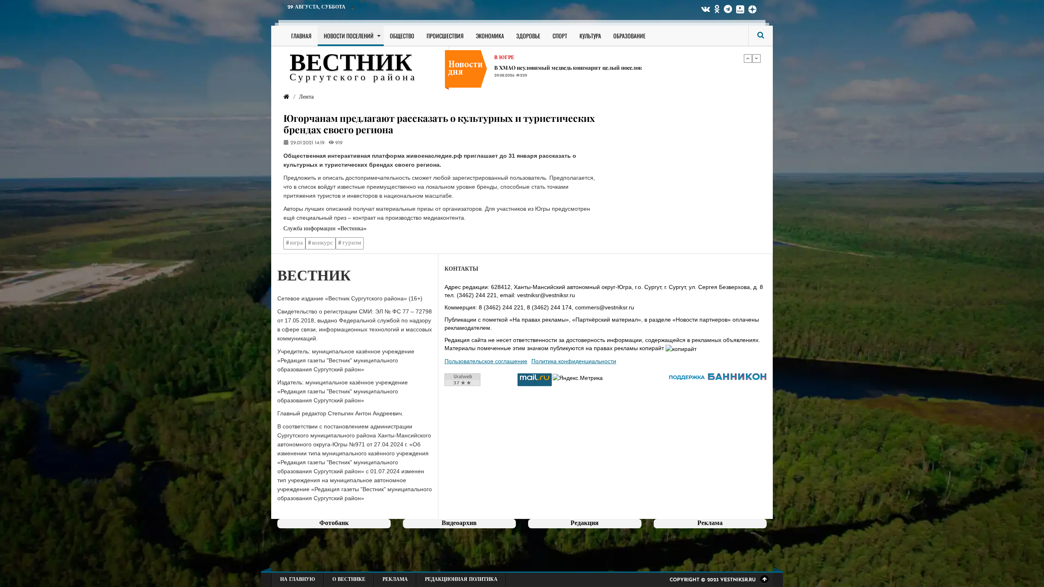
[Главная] (286, 97)
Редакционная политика (461, 579)
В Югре (504, 57)
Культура (590, 35)
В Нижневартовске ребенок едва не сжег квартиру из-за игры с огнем (585, 67)
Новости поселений (349, 35)
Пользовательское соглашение (486, 361)
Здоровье (528, 35)
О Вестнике (348, 579)
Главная (301, 35)
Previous (748, 58)
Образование (629, 35)
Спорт (560, 35)
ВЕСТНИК (351, 64)
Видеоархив (459, 523)
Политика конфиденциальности (573, 361)
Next (756, 58)
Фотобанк (334, 523)
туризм (351, 243)
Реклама (395, 579)
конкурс (322, 243)
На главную (297, 579)
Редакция (585, 523)
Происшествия (445, 35)
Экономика (490, 35)
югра (296, 243)
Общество (402, 35)
